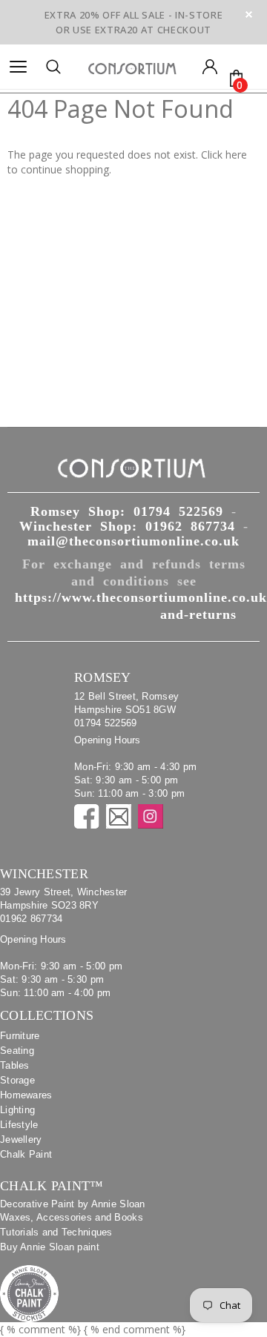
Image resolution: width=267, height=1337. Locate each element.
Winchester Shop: (127, 526)
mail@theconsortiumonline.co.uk (133, 541)
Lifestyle (19, 1124)
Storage (17, 1080)
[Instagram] (150, 816)
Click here (224, 154)
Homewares (26, 1095)
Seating (17, 1050)
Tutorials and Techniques (56, 1232)
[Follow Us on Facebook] (86, 816)
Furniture (20, 1035)
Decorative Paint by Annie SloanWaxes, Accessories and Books (72, 1210)
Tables (15, 1065)
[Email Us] (118, 816)
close (248, 14)
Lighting (17, 1109)
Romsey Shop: (126, 511)
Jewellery (21, 1139)
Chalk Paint (26, 1154)
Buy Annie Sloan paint (49, 1247)
